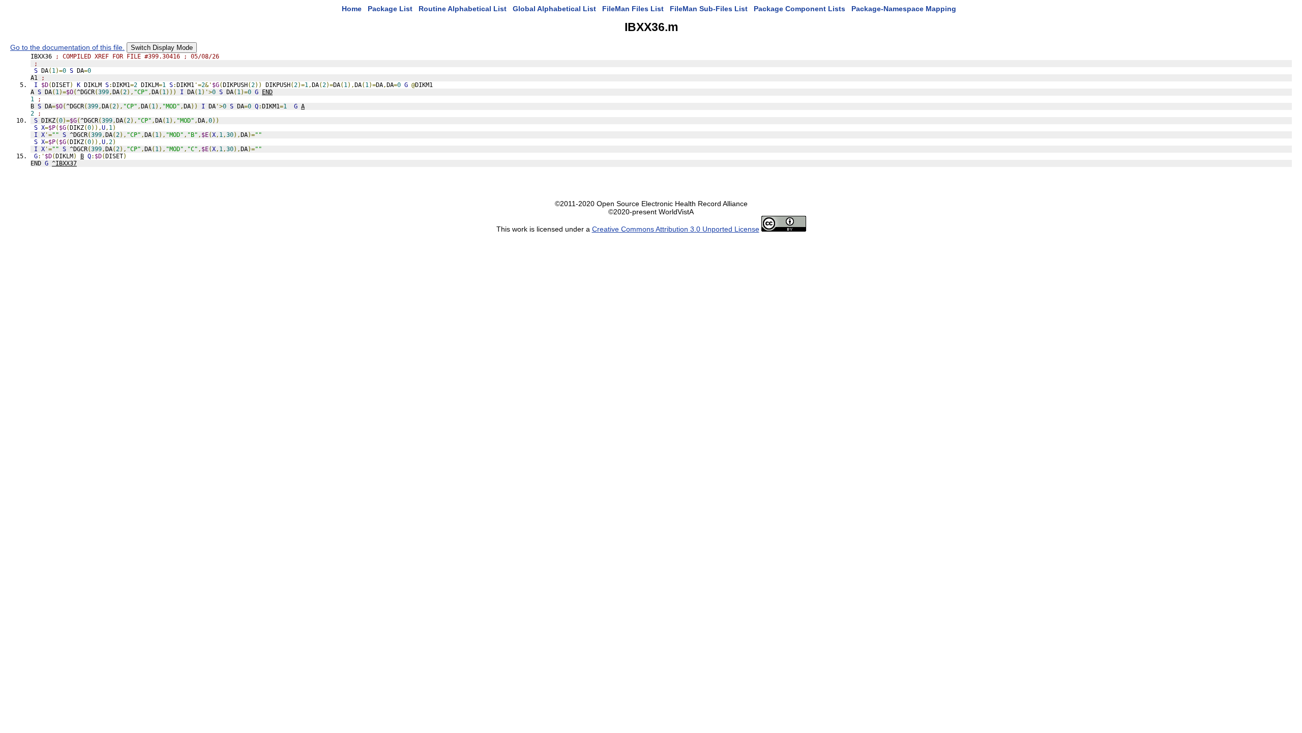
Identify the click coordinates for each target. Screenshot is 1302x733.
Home (352, 9)
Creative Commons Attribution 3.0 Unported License (675, 229)
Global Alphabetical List (554, 9)
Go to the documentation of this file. (67, 47)
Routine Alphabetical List (463, 9)
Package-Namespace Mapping (903, 9)
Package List (390, 9)
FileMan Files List (633, 9)
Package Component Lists (799, 9)
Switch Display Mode (162, 47)
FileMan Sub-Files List (709, 9)
